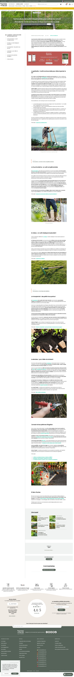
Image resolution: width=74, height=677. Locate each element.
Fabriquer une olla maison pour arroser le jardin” (51, 443)
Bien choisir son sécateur (41, 392)
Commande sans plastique (24, 651)
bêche (41, 498)
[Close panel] (19, 661)
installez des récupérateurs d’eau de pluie (44, 436)
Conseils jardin (19, 4)
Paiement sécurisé (22, 647)
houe (56, 498)
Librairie (27, 5)
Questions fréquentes (41, 641)
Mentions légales (29, 670)
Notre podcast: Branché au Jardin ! (62, 649)
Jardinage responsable (37, 12)
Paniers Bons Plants (23, 653)
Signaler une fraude (41, 643)
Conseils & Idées (58, 643)
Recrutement (4, 653)
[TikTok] (55, 632)
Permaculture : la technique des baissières (41, 291)
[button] (61, 4)
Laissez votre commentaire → (49, 569)
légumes (44, 369)
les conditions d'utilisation (63, 613)
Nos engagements (4, 647)
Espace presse (4, 655)
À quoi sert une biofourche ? (41, 122)
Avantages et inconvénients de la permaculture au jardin (42, 533)
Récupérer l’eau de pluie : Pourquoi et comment (42, 458)
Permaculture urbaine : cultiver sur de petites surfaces (60, 526)
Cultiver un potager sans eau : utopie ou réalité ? (42, 457)
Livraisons (21, 643)
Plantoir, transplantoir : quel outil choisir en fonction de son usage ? (49, 327)
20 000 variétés (3, 1)
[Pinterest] (51, 632)
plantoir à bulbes (60, 498)
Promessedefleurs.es (42, 654)
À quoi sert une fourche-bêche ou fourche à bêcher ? (46, 194)
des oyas (43, 440)
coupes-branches (43, 385)
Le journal (57, 641)
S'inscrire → (61, 609)
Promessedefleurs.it (42, 656)
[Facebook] (49, 632)
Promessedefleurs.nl (42, 662)
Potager (23, 5)
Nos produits (12, 4)
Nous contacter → (12, 616)
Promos (34, 5)
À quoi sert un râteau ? (40, 258)
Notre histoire (4, 643)
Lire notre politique (5, 669)
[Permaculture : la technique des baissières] (52, 519)
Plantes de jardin (12, 5)
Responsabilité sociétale (6, 651)
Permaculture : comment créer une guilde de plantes (43, 161)
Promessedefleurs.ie (42, 650)
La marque (26, 4)
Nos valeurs (3, 649)
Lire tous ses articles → (49, 550)
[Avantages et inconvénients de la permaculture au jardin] (34, 533)
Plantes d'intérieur (18, 5)
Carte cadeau (22, 655)
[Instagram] (46, 632)
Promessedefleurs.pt (42, 660)
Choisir (39, 523)
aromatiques (38, 369)
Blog (9, 10)
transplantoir (35, 300)
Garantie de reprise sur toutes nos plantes (32, 1)
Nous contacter (40, 645)
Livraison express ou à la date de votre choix (16, 1)
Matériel (30, 5)
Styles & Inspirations (59, 645)
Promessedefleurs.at (42, 658)
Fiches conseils (13, 10)
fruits (34, 369)
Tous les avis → (37, 613)
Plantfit (20, 649)
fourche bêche (35, 170)
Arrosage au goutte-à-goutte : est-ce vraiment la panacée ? (45, 459)
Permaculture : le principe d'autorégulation (43, 526)
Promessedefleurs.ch (42, 666)
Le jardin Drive (22, 657)
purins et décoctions (45, 433)
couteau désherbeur (51, 498)
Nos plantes (3, 645)
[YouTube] (53, 632)
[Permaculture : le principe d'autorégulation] (34, 526)
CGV (34, 670)
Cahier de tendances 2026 (60, 647)
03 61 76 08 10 (13, 604)
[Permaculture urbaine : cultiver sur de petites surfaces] (52, 526)
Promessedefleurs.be (42, 664)
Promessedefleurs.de (42, 652)
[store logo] (3, 4)
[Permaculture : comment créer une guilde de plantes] (34, 519)
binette (44, 498)
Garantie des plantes (23, 645)
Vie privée (37, 670)
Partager (49, 559)
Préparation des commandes (25, 641)
